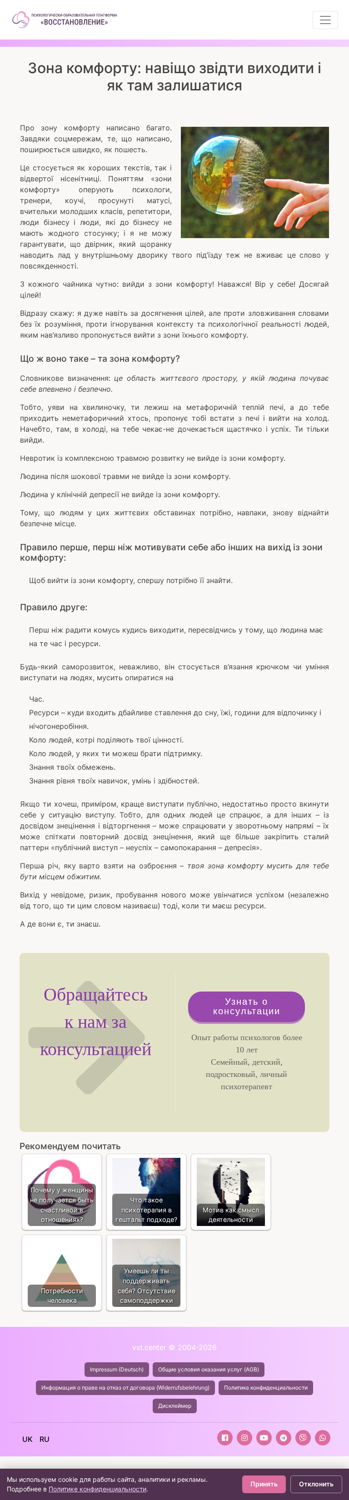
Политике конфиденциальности (97, 1489)
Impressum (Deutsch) (117, 1369)
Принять (264, 1484)
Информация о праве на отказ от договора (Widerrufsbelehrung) (125, 1387)
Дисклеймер (174, 1405)
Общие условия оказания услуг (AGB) (208, 1369)
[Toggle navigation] (325, 20)
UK (27, 1439)
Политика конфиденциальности (266, 1387)
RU (45, 1439)
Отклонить (316, 1484)
